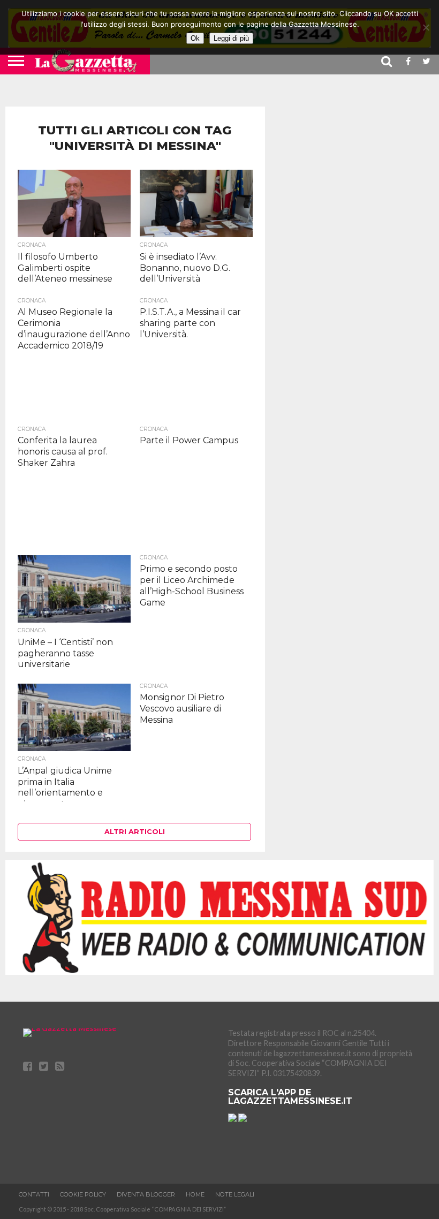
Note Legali (234, 1194)
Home (195, 1194)
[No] (425, 27)
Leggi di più (231, 38)
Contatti (34, 1194)
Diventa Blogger (146, 1194)
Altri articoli (134, 832)
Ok (195, 38)
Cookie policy (83, 1194)
